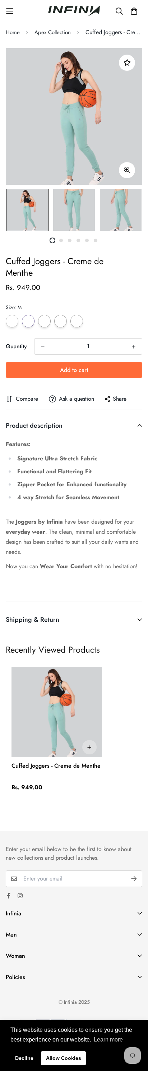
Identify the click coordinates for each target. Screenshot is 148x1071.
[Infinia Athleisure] (74, 11)
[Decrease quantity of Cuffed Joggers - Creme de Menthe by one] (42, 347)
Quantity (16, 346)
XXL (76, 321)
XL (60, 321)
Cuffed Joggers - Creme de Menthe (56, 766)
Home (13, 32)
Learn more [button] (108, 1039)
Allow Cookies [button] (63, 1058)
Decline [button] (24, 1058)
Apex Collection (52, 32)
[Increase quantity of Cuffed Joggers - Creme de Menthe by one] (133, 347)
